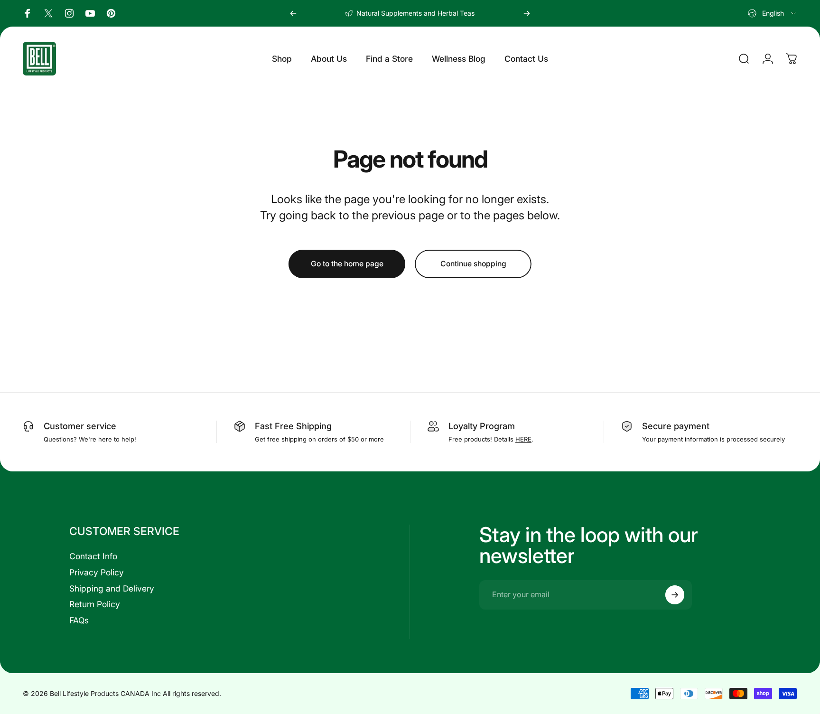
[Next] (526, 13)
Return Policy (94, 604)
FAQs (79, 620)
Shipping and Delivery (111, 588)
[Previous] (293, 13)
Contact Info (93, 556)
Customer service (80, 426)
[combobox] (772, 13)
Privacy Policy (96, 572)
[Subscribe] (674, 594)
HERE (523, 439)
